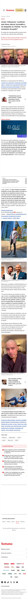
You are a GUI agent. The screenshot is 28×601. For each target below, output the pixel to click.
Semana (3, 16)
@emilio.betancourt (7, 210)
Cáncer (19, 437)
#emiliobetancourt (21, 214)
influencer (4, 437)
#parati (9, 214)
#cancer (18, 216)
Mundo (8, 16)
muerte (3, 440)
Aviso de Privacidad (6, 586)
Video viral (10, 440)
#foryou (13, 214)
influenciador (12, 437)
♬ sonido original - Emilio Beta (10, 218)
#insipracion (12, 216)
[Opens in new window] (5, 582)
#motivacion (4, 216)
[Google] (2, 582)
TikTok (16, 440)
